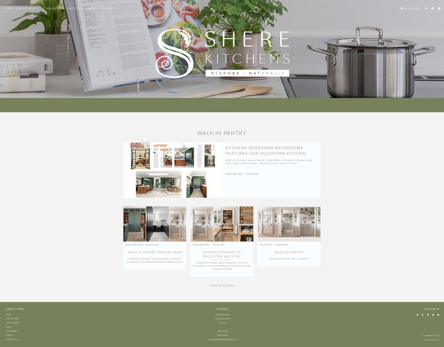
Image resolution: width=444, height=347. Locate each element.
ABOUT (9, 327)
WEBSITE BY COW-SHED (431, 340)
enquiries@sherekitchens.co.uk (223, 339)
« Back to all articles (222, 285)
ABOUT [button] (91, 8)
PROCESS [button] (74, 8)
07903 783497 (222, 335)
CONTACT (108, 8)
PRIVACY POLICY (12, 339)
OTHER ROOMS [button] (52, 8)
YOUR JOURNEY (12, 323)
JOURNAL (222, 104)
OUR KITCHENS (12, 318)
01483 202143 (412, 8)
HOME (8, 8)
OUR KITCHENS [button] (26, 8)
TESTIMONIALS (12, 331)
